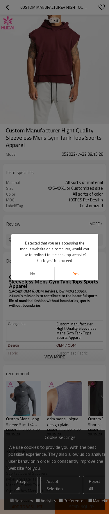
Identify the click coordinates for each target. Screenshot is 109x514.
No (32, 273)
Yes (76, 273)
